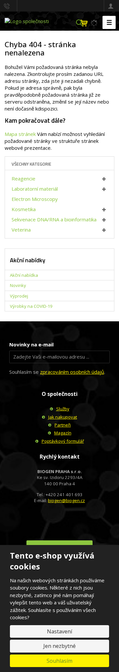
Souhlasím (59, 660)
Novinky (18, 285)
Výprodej (19, 296)
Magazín (62, 433)
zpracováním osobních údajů (72, 371)
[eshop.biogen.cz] (27, 20)
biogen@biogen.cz (66, 500)
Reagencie (23, 178)
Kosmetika (24, 209)
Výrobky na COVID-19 (31, 306)
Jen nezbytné (59, 646)
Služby (62, 409)
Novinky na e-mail (31, 344)
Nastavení (59, 631)
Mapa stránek (20, 134)
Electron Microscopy (35, 199)
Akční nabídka (24, 275)
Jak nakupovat (62, 417)
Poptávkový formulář (63, 441)
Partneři (63, 425)
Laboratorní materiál (35, 188)
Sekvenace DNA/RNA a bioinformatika (54, 219)
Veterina (21, 229)
